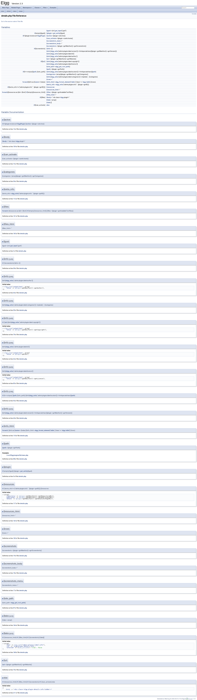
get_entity (56, 33)
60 (14, 418)
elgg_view (8, 286)
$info (48, 48)
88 (14, 459)
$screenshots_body (53, 43)
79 (14, 334)
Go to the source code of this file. (12, 21)
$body (48, 97)
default (9, 11)
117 (14, 503)
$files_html (50, 95)
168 (14, 652)
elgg (84, 82)
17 (14, 590)
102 (14, 538)
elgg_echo (54, 51)
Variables (194, 14)
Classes (37, 7)
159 (14, 146)
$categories (50, 74)
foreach (25, 82)
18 (14, 573)
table (73, 82)
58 (14, 268)
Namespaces (27, 7)
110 (14, 435)
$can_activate (51, 38)
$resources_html (52, 90)
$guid (48, 31)
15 (14, 164)
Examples (53, 7)
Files (44, 7)
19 (14, 556)
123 (14, 521)
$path (48, 69)
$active (49, 36)
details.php (23, 129)
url (44, 61)
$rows (48, 79)
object (15, 11)
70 (14, 670)
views (2, 11)
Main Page (5, 7)
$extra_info (50, 84)
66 (14, 293)
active (28, 124)
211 (14, 693)
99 (14, 310)
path (34, 72)
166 (14, 625)
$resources (50, 87)
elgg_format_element (62, 82)
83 (14, 383)
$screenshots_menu (53, 41)
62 (14, 359)
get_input (58, 31)
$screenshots (51, 46)
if (34, 33)
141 (14, 216)
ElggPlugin (41, 36)
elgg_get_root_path (62, 66)
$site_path (50, 66)
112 (14, 199)
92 (14, 401)
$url (47, 59)
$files (48, 92)
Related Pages (15, 7)
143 (14, 233)
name (37, 82)
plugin (21, 11)
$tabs (48, 100)
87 (14, 608)
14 (14, 129)
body (4, 141)
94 (14, 181)
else (47, 105)
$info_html (50, 82)
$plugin (49, 33)
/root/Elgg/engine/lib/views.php (17, 455)
